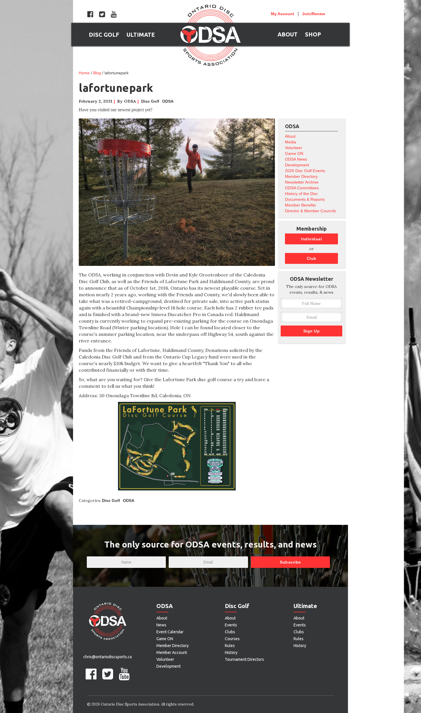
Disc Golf (150, 101)
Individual (311, 239)
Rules (230, 645)
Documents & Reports (305, 199)
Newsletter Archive (301, 182)
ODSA (168, 101)
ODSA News (296, 159)
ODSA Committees (302, 188)
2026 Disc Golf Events (305, 170)
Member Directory (301, 176)
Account (282, 13)
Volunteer (293, 147)
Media (290, 142)
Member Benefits (300, 205)
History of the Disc (301, 193)
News (161, 625)
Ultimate (305, 606)
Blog (97, 73)
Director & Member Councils (310, 211)
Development (297, 165)
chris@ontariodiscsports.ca (107, 656)
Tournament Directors (244, 659)
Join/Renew (313, 13)
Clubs (230, 632)
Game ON (294, 153)
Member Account (171, 652)
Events (231, 625)
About (290, 136)
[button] (104, 34)
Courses (232, 638)
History (231, 652)
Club (311, 258)
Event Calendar (170, 632)
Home (84, 73)
